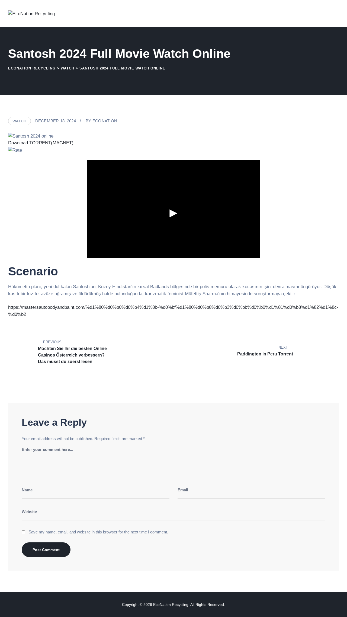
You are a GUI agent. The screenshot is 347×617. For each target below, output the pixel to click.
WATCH (19, 121)
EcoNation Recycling (170, 604)
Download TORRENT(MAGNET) (40, 142)
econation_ (106, 121)
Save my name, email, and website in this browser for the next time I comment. (98, 532)
